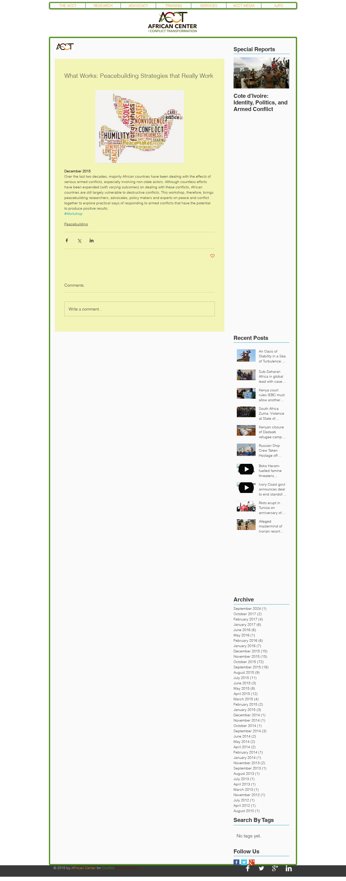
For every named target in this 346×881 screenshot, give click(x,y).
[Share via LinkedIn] (91, 240)
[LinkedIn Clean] (289, 868)
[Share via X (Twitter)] (79, 240)
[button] (103, 5)
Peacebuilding (76, 224)
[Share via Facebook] (66, 240)
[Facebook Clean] (248, 868)
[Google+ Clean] (275, 868)
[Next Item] (281, 73)
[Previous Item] (241, 73)
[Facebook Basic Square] (236, 862)
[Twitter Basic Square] (244, 862)
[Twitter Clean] (261, 868)
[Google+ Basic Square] (252, 862)
